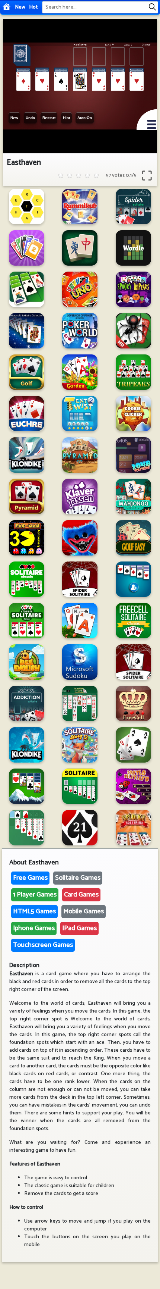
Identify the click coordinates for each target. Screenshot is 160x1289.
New (20, 7)
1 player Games (35, 894)
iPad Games (79, 928)
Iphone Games (34, 928)
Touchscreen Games (43, 945)
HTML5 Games (34, 911)
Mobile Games (83, 911)
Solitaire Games (77, 877)
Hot (33, 7)
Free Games (30, 877)
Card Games (81, 894)
